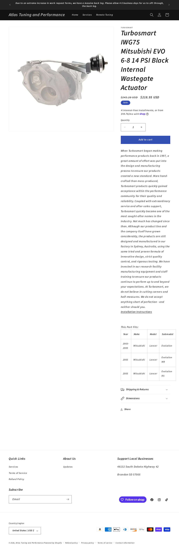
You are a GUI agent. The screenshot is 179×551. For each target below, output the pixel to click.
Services (13, 467)
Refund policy (71, 543)
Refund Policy (16, 479)
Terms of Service (18, 473)
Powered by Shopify (53, 543)
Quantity (125, 120)
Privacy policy (87, 543)
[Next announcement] (169, 4)
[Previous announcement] (10, 4)
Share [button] (127, 409)
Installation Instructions (136, 312)
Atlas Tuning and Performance (30, 543)
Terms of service (105, 543)
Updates (68, 467)
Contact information (125, 543)
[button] (152, 15)
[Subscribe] (67, 499)
